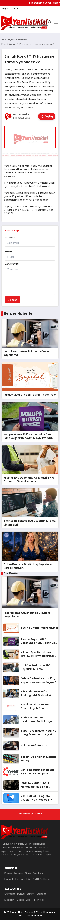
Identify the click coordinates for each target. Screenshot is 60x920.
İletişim (5, 8)
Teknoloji (39, 899)
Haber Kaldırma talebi (17, 879)
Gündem (9, 893)
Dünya (21, 893)
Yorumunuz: (12, 264)
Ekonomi (41, 893)
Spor (28, 899)
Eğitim (30, 893)
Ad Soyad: (11, 237)
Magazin (9, 899)
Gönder (12, 299)
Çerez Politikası (34, 873)
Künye (15, 8)
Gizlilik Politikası (41, 879)
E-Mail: (8, 251)
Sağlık (20, 899)
